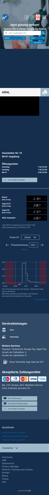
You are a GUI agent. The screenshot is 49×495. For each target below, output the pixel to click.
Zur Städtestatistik (40, 299)
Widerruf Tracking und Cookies (17, 469)
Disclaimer (7, 448)
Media (5, 475)
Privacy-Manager (10, 466)
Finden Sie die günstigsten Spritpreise (15, 436)
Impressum (7, 457)
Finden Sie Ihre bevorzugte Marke (13, 440)
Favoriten (37, 43)
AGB (4, 460)
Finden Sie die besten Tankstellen (13, 433)
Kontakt (6, 472)
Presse (5, 479)
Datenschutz (8, 463)
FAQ (4, 482)
